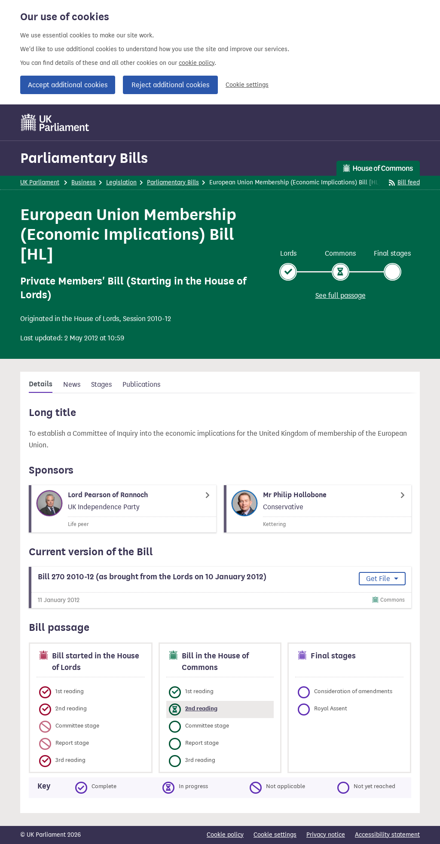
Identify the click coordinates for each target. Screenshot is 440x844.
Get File (379, 579)
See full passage (340, 295)
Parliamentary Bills (84, 158)
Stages (101, 384)
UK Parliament (39, 182)
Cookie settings (247, 85)
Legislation (121, 182)
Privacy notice (325, 834)
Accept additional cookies (67, 85)
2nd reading (201, 708)
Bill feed (408, 182)
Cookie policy (225, 834)
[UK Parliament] (55, 122)
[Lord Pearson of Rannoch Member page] (122, 508)
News (71, 384)
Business (83, 182)
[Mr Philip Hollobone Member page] (317, 508)
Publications (141, 384)
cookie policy (196, 63)
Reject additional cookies (170, 85)
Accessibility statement (387, 834)
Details (40, 384)
